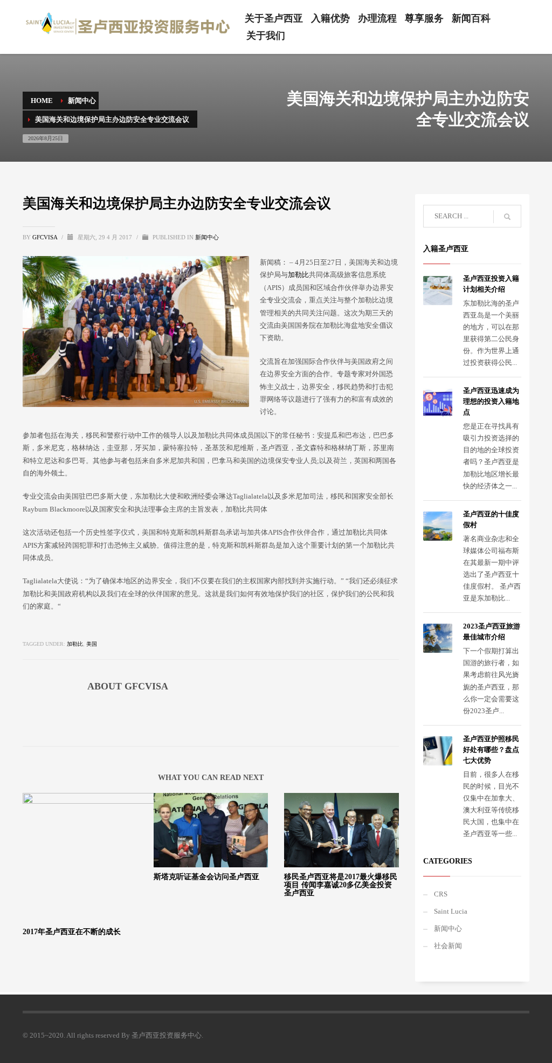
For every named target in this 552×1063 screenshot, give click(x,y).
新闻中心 (207, 237)
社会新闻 (448, 946)
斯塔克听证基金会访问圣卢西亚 (206, 877)
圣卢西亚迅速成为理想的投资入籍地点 (491, 401)
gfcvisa (45, 237)
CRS (440, 894)
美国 (91, 644)
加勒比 (298, 275)
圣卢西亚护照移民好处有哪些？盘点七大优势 (491, 749)
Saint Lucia (450, 911)
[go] (507, 216)
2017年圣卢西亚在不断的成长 (72, 932)
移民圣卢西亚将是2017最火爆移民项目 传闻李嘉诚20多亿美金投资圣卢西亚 (340, 885)
